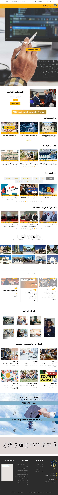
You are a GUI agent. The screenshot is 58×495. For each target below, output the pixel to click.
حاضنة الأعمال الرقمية (22, 480)
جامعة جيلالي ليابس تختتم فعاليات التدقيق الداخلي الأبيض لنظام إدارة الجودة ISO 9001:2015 (29, 164)
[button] (53, 117)
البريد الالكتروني (50, 1)
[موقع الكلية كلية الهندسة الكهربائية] (17, 253)
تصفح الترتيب (29, 407)
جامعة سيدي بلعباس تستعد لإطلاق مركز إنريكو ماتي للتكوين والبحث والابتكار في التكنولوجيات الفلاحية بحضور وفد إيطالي (48, 164)
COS (7, 1)
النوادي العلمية (15, 383)
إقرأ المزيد (29, 140)
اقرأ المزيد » (45, 133)
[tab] (50, 178)
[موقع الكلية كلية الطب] (52, 263)
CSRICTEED (41, 492)
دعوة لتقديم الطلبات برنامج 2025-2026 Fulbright (44, 198)
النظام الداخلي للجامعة (20, 1)
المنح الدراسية (54, 383)
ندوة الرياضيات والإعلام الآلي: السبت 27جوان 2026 (10, 136)
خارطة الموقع (12, 492)
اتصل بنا (14, 1)
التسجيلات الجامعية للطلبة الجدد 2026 (29, 112)
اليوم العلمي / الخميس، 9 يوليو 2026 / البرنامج (48, 135)
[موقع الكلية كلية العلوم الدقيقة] (40, 253)
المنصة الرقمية (33, 1)
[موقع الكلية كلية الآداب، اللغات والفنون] (29, 263)
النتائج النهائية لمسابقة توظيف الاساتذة (29, 135)
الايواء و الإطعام (54, 361)
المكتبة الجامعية (15, 361)
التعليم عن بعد (39, 1)
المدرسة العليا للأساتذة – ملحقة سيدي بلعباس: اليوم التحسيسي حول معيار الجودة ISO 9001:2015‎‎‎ (48, 225)
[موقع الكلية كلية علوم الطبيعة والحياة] (6, 253)
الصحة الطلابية (35, 361)
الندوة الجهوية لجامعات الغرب (21, 474)
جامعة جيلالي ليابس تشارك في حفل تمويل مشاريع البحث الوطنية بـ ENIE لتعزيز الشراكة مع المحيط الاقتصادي (10, 164)
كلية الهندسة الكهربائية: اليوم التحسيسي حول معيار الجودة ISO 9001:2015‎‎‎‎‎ (29, 225)
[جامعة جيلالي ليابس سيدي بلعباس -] (50, 6)
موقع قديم (10, 1)
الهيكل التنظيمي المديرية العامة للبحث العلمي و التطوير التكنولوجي (22, 470)
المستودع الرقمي (44, 1)
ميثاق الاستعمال (20, 492)
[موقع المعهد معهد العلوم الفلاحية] (52, 253)
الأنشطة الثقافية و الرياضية (32, 383)
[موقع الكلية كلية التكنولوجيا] (29, 253)
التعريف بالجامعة (27, 51)
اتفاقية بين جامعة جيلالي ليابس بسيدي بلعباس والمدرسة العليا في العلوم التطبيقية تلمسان (25, 198)
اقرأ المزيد (53, 299)
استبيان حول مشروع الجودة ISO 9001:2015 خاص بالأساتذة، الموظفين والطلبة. (9, 225)
